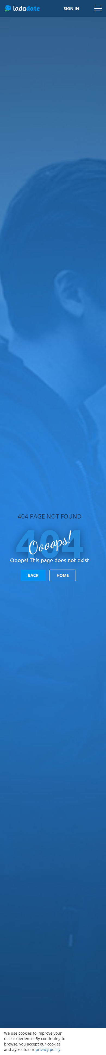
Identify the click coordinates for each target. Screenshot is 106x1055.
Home (63, 575)
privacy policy (48, 1049)
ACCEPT (87, 1041)
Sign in (71, 8)
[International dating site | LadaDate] (22, 8)
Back (33, 575)
